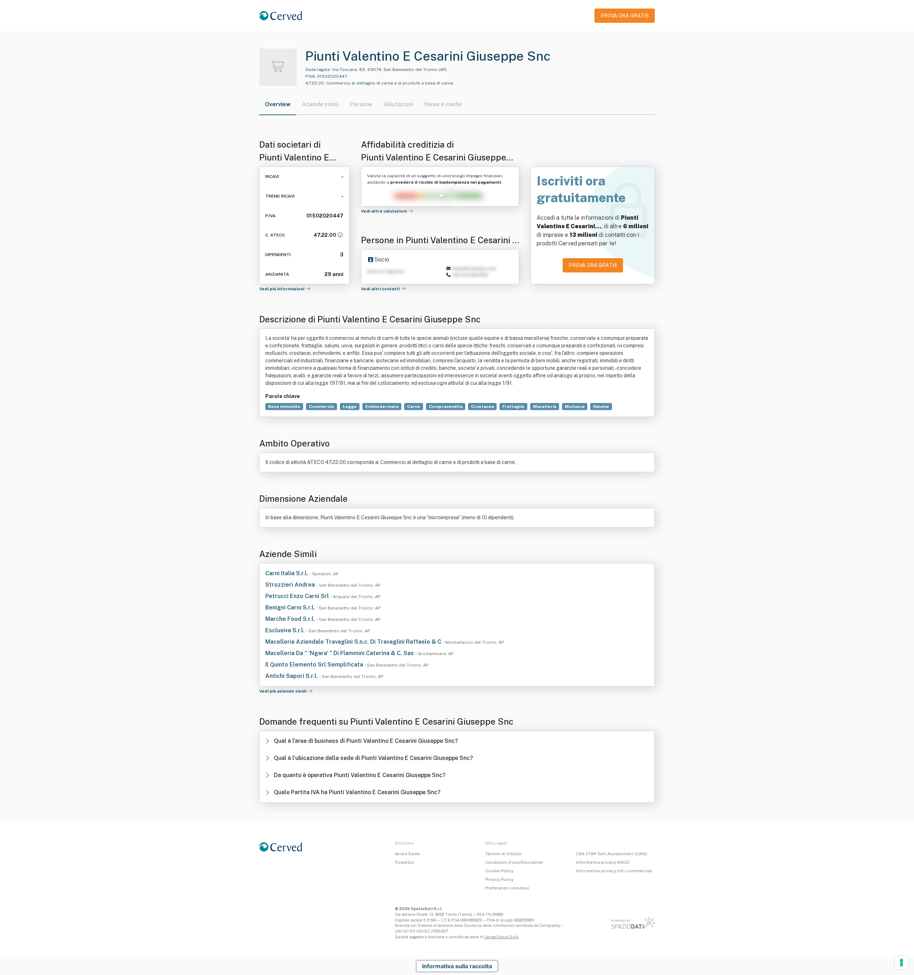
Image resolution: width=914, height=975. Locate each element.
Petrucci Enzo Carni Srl (297, 596)
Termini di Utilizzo (503, 853)
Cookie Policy (499, 870)
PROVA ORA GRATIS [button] (625, 16)
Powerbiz (404, 862)
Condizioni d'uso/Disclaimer (514, 862)
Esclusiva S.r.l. (285, 630)
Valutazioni (398, 104)
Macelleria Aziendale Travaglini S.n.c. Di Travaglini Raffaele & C (354, 641)
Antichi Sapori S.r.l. (292, 676)
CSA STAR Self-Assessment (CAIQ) (611, 853)
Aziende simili (320, 104)
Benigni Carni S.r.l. (290, 607)
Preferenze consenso (507, 887)
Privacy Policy (499, 879)
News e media (443, 104)
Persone (361, 104)
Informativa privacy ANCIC (603, 862)
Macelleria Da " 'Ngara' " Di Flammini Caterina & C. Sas (340, 653)
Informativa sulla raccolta (457, 966)
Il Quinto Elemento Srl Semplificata (315, 664)
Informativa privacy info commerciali (614, 870)
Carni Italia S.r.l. (287, 573)
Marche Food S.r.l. (290, 619)
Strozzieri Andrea (290, 584)
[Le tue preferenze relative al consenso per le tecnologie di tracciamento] (901, 962)
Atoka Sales (407, 853)
